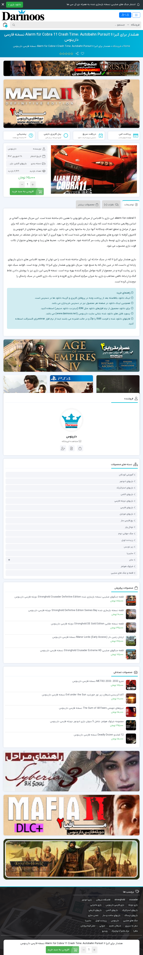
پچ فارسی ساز (127, 520)
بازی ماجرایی (95, 905)
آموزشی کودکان (126, 474)
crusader (133, 899)
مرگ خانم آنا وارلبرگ (120, 931)
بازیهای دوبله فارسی (123, 500)
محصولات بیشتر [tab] (86, 204)
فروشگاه (116, 46)
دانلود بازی (15, 4)
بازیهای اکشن (20, 163)
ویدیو (104, 931)
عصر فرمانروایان (88, 925)
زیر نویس (128, 546)
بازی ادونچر (87, 899)
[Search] (14, 25)
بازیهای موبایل (126, 513)
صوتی (102, 925)
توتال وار (129, 527)
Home (126, 46)
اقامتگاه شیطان (103, 899)
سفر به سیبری (131, 925)
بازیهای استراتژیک (125, 487)
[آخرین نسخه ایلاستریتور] (71, 815)
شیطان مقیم (115, 925)
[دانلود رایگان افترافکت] (71, 859)
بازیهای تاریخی (95, 910)
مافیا (135, 931)
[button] (3, 4)
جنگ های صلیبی (130, 920)
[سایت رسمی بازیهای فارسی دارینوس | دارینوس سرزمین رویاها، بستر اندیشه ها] (23, 15)
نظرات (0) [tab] (109, 204)
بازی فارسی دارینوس (115, 905)
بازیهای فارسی (126, 507)
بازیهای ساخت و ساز (111, 915)
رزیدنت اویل (127, 540)
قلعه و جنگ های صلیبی (122, 572)
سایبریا (130, 553)
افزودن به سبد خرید (23, 191)
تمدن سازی (93, 915)
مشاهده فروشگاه (70, 441)
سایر (131, 559)
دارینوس (12, 148)
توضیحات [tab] (129, 204)
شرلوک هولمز (127, 566)
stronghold (120, 899)
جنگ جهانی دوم (125, 533)
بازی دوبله (133, 905)
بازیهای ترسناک (131, 915)
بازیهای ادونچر (126, 481)
